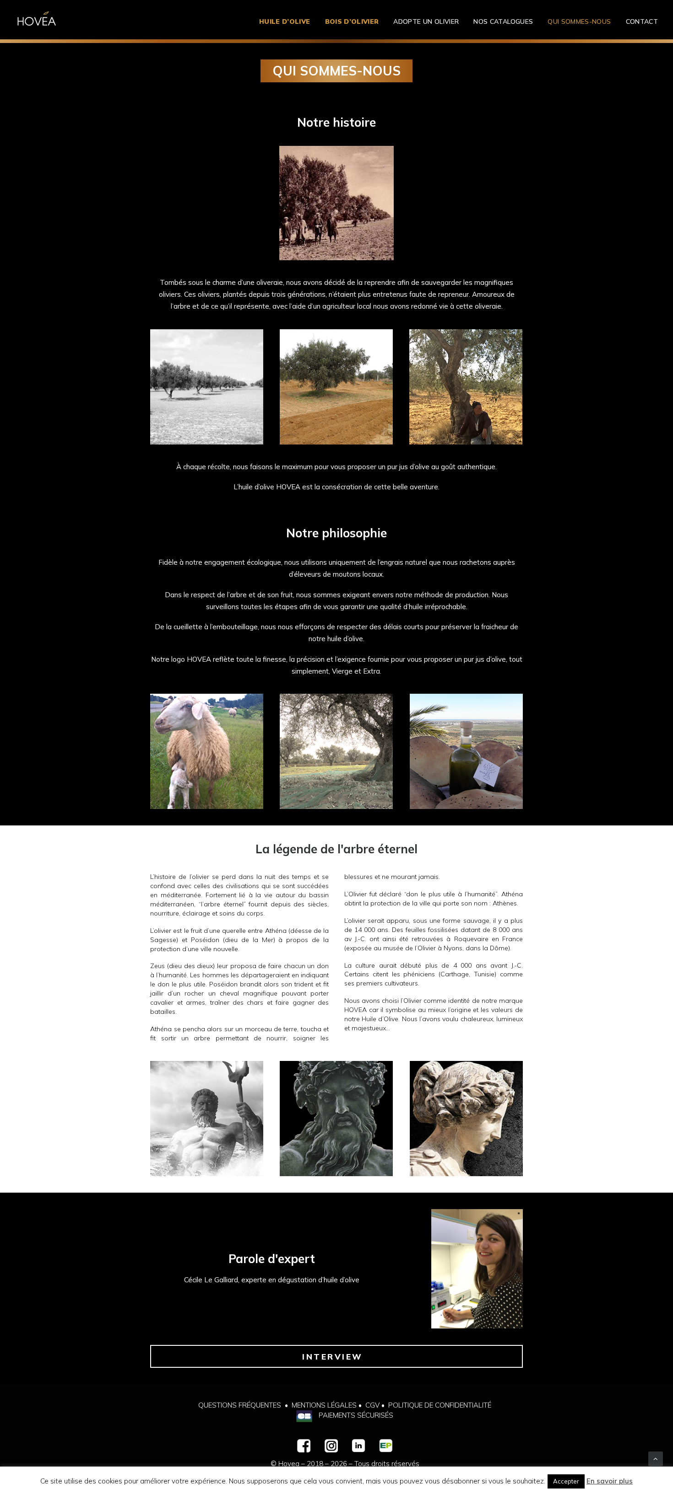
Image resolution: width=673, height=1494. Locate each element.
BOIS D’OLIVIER (352, 21)
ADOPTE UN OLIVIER (426, 21)
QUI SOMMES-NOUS (579, 21)
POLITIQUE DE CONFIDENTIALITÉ (439, 1405)
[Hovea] (37, 21)
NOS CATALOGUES (503, 21)
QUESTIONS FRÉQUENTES (239, 1405)
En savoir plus (609, 1481)
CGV (372, 1405)
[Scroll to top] (655, 1458)
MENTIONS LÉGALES (324, 1405)
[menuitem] (288, 21)
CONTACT (642, 21)
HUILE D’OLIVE (284, 21)
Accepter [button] (566, 1481)
